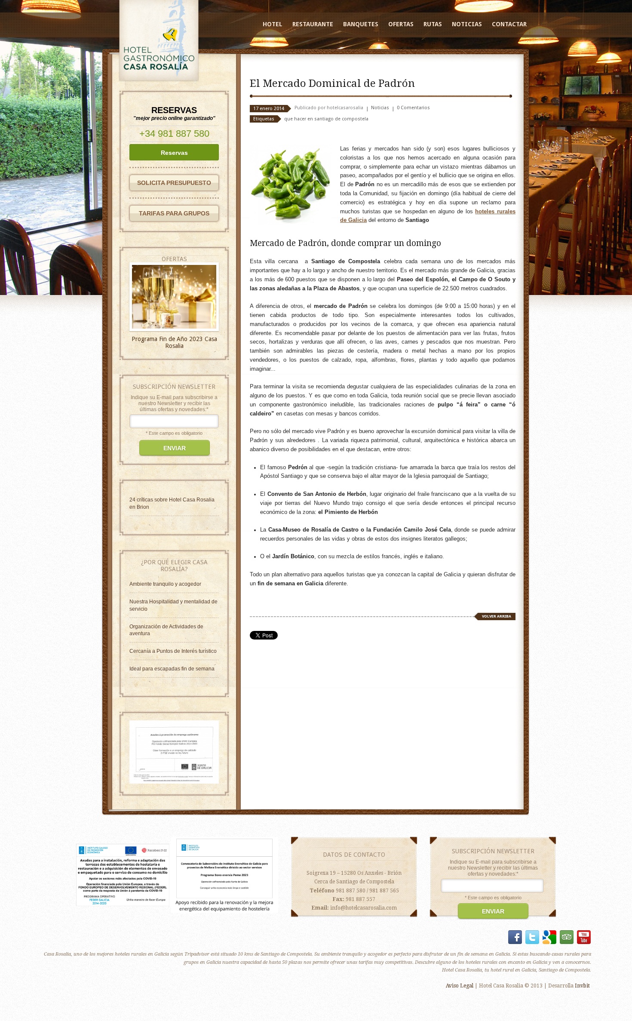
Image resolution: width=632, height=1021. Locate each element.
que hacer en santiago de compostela (326, 119)
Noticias (467, 24)
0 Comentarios (413, 108)
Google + (549, 937)
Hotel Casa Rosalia (192, 500)
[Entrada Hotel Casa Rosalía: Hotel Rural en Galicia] (174, 782)
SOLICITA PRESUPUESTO (174, 182)
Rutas (432, 24)
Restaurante (312, 24)
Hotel (272, 24)
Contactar (509, 24)
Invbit (582, 986)
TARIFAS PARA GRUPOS (174, 213)
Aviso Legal (459, 986)
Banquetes (360, 24)
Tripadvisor (567, 937)
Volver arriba (496, 616)
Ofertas (401, 24)
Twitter (532, 937)
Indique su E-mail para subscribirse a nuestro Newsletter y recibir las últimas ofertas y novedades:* (174, 403)
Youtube (584, 937)
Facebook (515, 937)
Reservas (174, 152)
